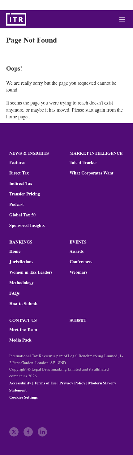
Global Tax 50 (22, 215)
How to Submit (23, 303)
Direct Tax (19, 173)
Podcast (16, 204)
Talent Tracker (83, 162)
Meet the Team (23, 329)
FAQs (14, 293)
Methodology (21, 283)
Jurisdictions (21, 262)
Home (14, 251)
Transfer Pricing (24, 194)
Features (17, 162)
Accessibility (20, 383)
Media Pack (20, 340)
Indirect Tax (20, 183)
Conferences (81, 262)
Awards (77, 251)
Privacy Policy (72, 383)
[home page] (16, 19)
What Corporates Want (92, 173)
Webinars (78, 272)
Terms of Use (45, 383)
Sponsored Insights (27, 225)
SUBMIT (78, 320)
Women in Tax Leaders (30, 272)
